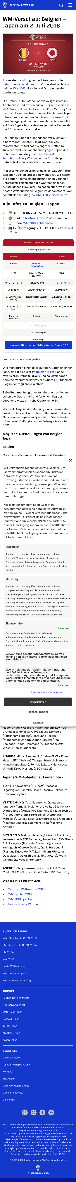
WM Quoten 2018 (20, 894)
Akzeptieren (38, 702)
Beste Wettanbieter (14, 966)
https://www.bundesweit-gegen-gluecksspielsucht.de (38, 1136)
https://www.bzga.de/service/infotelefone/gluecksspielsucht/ (35, 1133)
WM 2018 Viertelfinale (50, 195)
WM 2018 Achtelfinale (38, 223)
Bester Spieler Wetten (23, 904)
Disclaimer (9, 1099)
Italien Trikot (10, 1040)
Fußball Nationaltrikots (16, 997)
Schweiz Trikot (11, 1018)
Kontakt (7, 1071)
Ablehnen (38, 722)
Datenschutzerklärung (16, 1085)
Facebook (42, 1113)
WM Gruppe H (12, 109)
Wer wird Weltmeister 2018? (27, 889)
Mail (51, 1113)
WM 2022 (9, 959)
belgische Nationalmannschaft (23, 84)
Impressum (9, 1078)
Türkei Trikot (10, 1025)
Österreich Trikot (12, 1011)
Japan (50, 105)
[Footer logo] (38, 1170)
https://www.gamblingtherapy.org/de (38, 1130)
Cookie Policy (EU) (13, 1092)
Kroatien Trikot (11, 1033)
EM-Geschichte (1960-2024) (20, 945)
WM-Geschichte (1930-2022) (20, 938)
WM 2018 (19, 88)
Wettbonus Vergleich (15, 973)
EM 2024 (8, 952)
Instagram (25, 1113)
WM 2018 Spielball (20, 899)
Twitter (34, 1113)
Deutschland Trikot (14, 1004)
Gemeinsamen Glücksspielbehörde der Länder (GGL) (38, 1154)
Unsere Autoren (12, 1057)
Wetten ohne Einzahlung (17, 980)
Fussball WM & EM (21, 5)
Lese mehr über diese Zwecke (46, 691)
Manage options (38, 712)
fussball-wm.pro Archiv (16, 1064)
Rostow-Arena (35, 218)
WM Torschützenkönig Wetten (28, 156)
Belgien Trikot (45, 372)
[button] (70, 460)
